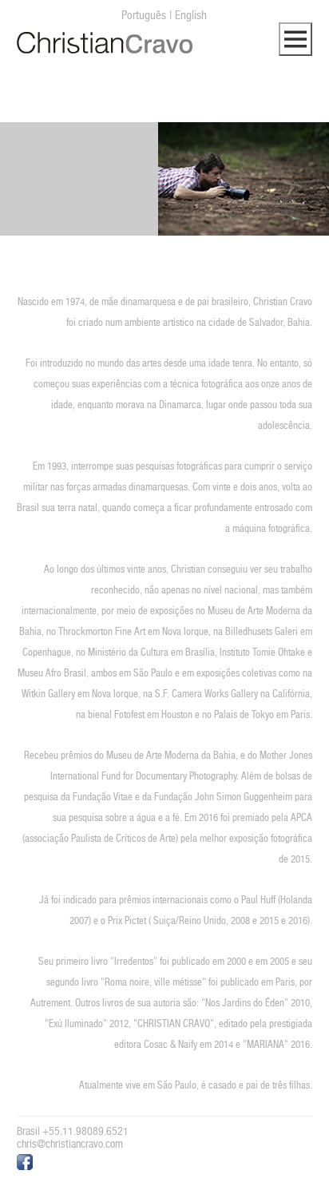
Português (143, 15)
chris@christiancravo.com (70, 1143)
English (191, 15)
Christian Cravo (105, 43)
